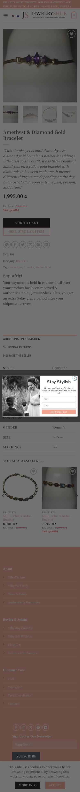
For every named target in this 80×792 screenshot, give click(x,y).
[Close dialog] (75, 378)
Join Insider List (59, 411)
